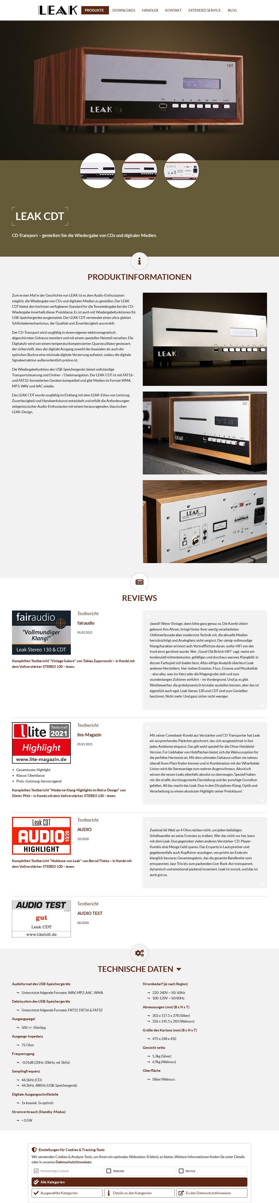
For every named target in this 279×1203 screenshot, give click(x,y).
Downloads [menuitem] (123, 10)
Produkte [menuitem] (94, 10)
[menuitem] (60, 10)
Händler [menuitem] (150, 10)
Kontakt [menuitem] (173, 10)
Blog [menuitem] (232, 10)
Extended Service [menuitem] (205, 10)
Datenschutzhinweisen (73, 1162)
